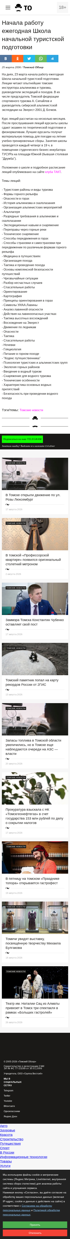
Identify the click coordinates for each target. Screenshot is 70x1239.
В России (7, 1152)
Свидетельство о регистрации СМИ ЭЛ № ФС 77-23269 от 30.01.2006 (24, 1067)
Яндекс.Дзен (10, 1116)
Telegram (8, 1091)
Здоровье (7, 1130)
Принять (35, 1224)
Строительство (11, 1139)
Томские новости (31, 410)
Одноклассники (12, 1111)
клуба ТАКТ (53, 172)
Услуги (5, 1166)
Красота (6, 1135)
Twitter (7, 1096)
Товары (6, 1161)
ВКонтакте (9, 1106)
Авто (3, 1126)
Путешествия (10, 1143)
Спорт (5, 1148)
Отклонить (35, 1232)
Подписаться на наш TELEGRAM (22, 439)
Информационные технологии (23, 1157)
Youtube (8, 1101)
